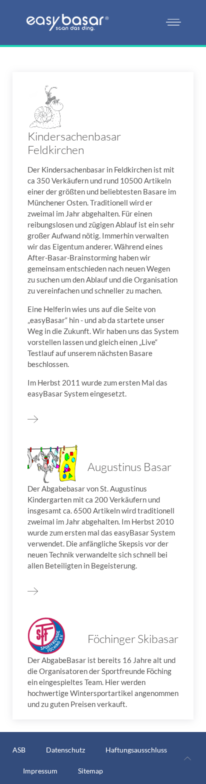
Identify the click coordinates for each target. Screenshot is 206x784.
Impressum (40, 770)
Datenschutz (65, 750)
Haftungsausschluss (136, 750)
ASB (19, 750)
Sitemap (90, 770)
